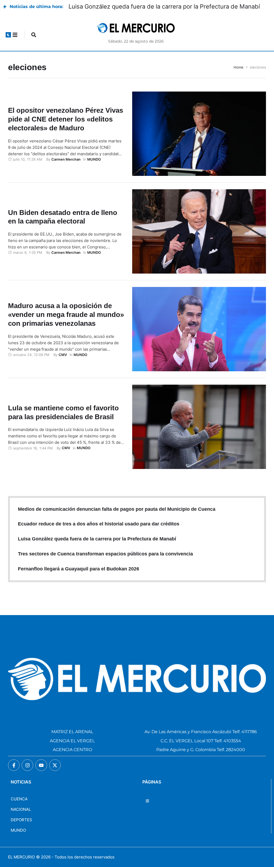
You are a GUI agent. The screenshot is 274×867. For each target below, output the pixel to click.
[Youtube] (41, 765)
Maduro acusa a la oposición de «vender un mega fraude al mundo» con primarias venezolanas (66, 314)
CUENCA (19, 798)
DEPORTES (21, 819)
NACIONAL (21, 809)
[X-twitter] (55, 765)
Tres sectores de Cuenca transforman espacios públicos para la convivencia (105, 553)
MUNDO (18, 830)
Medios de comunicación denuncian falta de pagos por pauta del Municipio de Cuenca (116, 509)
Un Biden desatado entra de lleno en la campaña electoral (62, 217)
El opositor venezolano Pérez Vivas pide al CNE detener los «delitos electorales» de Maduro (65, 119)
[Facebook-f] (14, 765)
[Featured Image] (199, 134)
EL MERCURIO (21, 857)
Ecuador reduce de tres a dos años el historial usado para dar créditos (98, 524)
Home (238, 67)
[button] (8, 34)
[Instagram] (27, 765)
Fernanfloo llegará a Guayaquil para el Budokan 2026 (78, 568)
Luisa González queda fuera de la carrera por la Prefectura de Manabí (164, 6)
